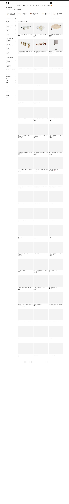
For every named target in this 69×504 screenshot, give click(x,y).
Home (6, 7)
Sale (51, 5)
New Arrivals (19, 5)
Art (31, 5)
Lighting (28, 5)
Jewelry (34, 5)
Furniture (24, 5)
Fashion (41, 5)
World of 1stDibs (47, 5)
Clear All (26, 21)
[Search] (15, 18)
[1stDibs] (8, 3)
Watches (37, 5)
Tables (11, 7)
